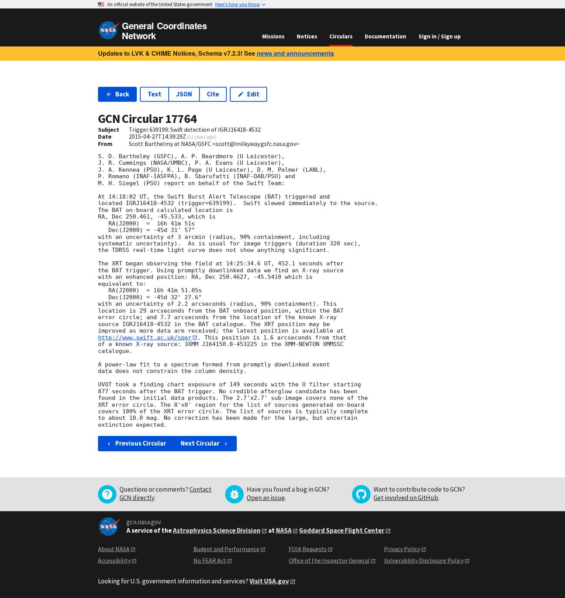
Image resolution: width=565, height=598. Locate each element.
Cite (213, 94)
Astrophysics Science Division (217, 530)
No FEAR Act (209, 560)
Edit (253, 94)
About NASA (114, 549)
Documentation (385, 36)
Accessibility (114, 560)
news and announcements (295, 53)
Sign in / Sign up (440, 36)
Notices (307, 36)
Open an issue (266, 498)
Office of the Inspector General (329, 560)
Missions (273, 36)
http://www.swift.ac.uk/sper (144, 337)
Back (122, 94)
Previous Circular (140, 443)
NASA (284, 530)
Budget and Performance (226, 549)
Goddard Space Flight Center (341, 530)
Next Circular (200, 443)
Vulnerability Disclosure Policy (424, 560)
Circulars (340, 36)
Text (154, 94)
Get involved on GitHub (406, 498)
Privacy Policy (402, 549)
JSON (184, 94)
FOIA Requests (308, 549)
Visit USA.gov (269, 581)
